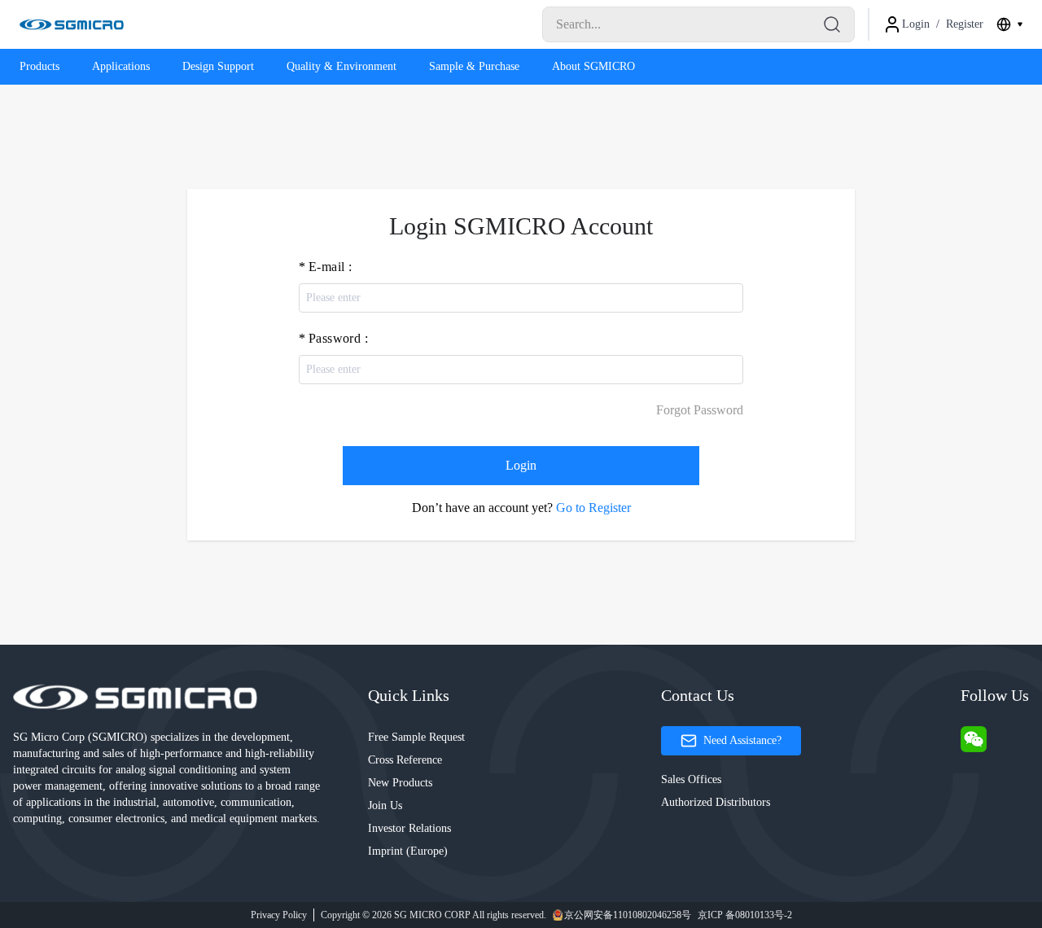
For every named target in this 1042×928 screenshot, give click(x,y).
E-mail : (330, 267)
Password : (338, 338)
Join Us (385, 805)
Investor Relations (409, 828)
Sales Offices (691, 779)
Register (964, 24)
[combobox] (1009, 24)
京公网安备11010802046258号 (627, 915)
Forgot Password (699, 410)
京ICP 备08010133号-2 (745, 915)
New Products (400, 783)
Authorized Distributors (715, 802)
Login (521, 465)
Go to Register (593, 507)
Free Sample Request (416, 737)
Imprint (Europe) (408, 851)
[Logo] (72, 24)
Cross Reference (405, 760)
